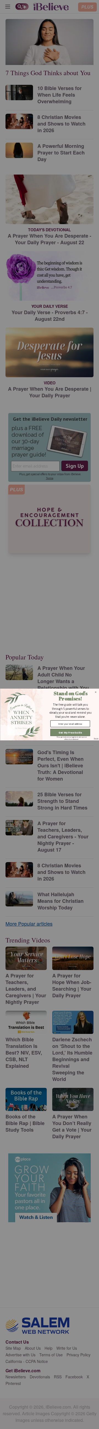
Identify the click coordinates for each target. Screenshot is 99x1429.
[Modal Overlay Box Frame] (49, 714)
